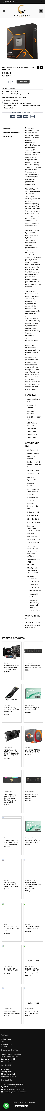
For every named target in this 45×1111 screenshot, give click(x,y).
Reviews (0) (7, 137)
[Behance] (26, 1106)
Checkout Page (6, 1044)
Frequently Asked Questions (11, 1054)
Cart (2, 1042)
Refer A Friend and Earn (9, 1057)
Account (4, 1046)
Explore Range (6, 1039)
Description (7, 129)
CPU (28, 94)
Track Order (5, 1069)
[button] (8, 88)
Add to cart (23, 82)
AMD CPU (13, 94)
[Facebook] (16, 1106)
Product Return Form (8, 1076)
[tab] (12, 129)
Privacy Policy (6, 1061)
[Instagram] (22, 1106)
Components (21, 94)
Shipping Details (7, 1072)
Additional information (11, 133)
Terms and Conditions (9, 1059)
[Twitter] (19, 1106)
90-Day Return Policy (8, 1074)
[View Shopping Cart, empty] (41, 11)
